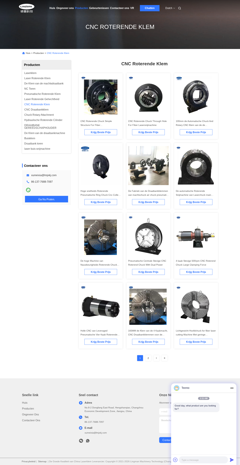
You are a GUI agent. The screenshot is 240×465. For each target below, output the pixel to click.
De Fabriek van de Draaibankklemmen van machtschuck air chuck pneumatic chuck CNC (148, 195)
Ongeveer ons (65, 8)
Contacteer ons (119, 8)
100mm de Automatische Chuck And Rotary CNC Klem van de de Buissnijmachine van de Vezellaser (194, 125)
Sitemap (42, 461)
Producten (81, 8)
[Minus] (232, 388)
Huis (52, 8)
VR (132, 8)
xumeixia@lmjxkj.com (43, 175)
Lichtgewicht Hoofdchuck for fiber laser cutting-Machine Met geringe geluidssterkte (196, 334)
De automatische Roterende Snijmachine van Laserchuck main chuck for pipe (193, 195)
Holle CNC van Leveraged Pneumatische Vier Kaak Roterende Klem (98, 334)
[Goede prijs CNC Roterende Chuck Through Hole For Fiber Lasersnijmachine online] (148, 96)
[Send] (231, 459)
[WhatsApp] (28, 190)
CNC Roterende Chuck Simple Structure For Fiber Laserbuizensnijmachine (96, 125)
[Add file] (175, 459)
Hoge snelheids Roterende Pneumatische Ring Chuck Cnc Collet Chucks (99, 195)
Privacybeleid (28, 461)
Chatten (150, 8)
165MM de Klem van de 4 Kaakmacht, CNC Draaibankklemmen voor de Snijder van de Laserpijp (148, 334)
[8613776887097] (87, 441)
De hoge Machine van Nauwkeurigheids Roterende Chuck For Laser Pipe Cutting (98, 265)
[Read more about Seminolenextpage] (156, 358)
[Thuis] (26, 8)
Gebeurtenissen (99, 8)
